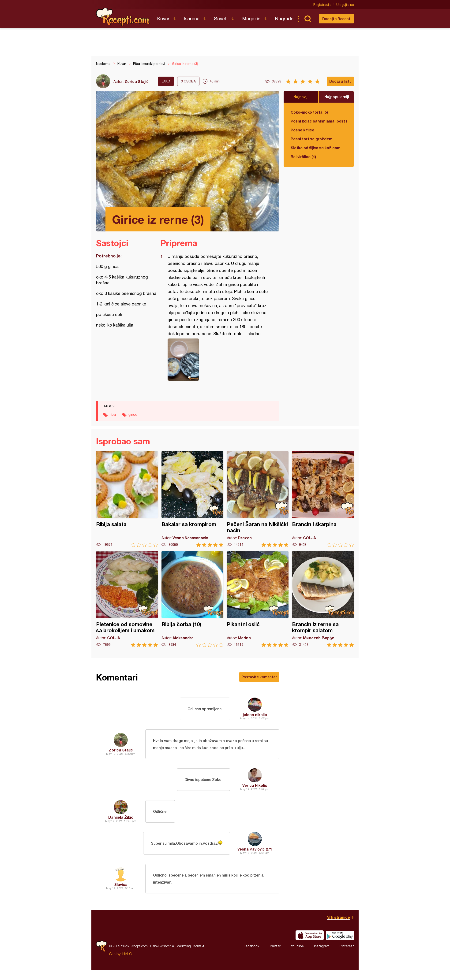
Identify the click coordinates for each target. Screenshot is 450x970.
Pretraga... (307, 18)
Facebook (251, 946)
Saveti (221, 18)
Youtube (297, 946)
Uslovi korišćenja (162, 946)
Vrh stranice (338, 917)
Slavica (121, 884)
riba (113, 414)
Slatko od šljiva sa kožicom (315, 147)
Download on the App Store (310, 935)
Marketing (183, 946)
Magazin (251, 18)
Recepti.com (123, 17)
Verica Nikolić (254, 785)
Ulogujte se (345, 5)
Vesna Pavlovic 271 (254, 849)
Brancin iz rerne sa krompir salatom (323, 599)
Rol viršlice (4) (303, 156)
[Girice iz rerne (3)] (218, 359)
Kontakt (198, 946)
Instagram (321, 946)
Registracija (322, 5)
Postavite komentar (259, 677)
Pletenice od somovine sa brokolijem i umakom (127, 599)
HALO (127, 954)
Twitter (275, 946)
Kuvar (163, 18)
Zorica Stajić (136, 81)
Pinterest (347, 946)
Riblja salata (127, 499)
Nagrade (284, 18)
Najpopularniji (336, 96)
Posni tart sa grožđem (311, 139)
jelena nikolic (255, 714)
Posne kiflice (302, 130)
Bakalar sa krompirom (192, 499)
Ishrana (191, 18)
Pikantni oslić (258, 599)
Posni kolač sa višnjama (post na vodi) (319, 121)
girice (132, 414)
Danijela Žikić (120, 817)
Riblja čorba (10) (192, 599)
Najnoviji (300, 96)
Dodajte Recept (336, 18)
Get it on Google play (340, 935)
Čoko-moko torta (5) (309, 112)
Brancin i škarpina (323, 499)
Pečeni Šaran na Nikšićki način (258, 499)
